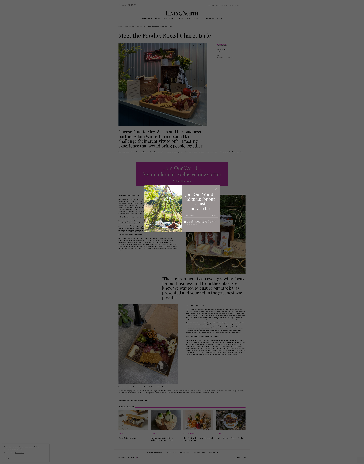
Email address (188, 216)
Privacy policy (190, 221)
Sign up (214, 215)
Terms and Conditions (203, 221)
